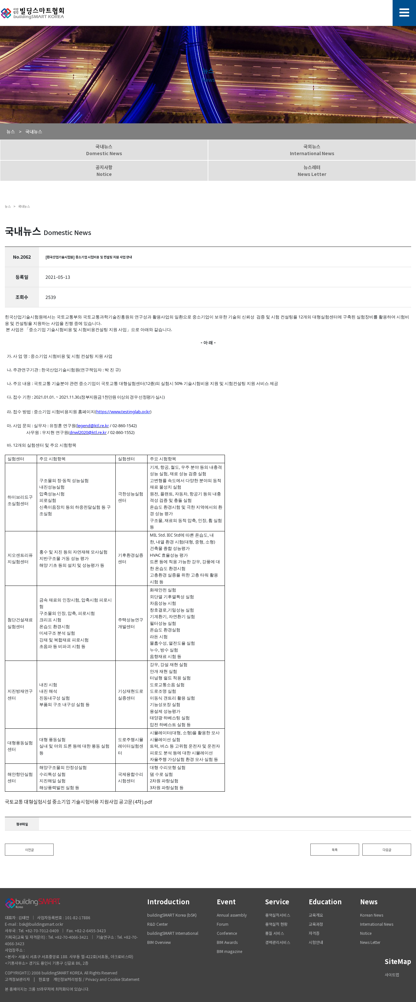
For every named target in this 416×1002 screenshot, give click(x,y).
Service (277, 901)
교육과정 (316, 924)
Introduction (168, 901)
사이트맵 (392, 974)
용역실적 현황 (276, 924)
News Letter (370, 942)
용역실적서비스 (277, 915)
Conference (227, 933)
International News (376, 924)
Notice (365, 933)
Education (325, 901)
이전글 (29, 849)
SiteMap (398, 961)
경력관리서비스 (277, 942)
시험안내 (316, 942)
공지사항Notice (104, 170)
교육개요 (316, 915)
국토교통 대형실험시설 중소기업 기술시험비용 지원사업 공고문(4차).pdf (78, 801)
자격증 (314, 933)
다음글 (387, 849)
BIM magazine (229, 951)
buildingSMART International (172, 933)
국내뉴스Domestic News (104, 149)
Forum (222, 924)
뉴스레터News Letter (312, 170)
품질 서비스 (274, 933)
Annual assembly (232, 915)
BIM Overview (159, 942)
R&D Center (157, 924)
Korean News (371, 915)
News (369, 901)
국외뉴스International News (312, 149)
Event (226, 901)
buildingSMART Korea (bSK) (172, 915)
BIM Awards (227, 942)
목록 (335, 849)
